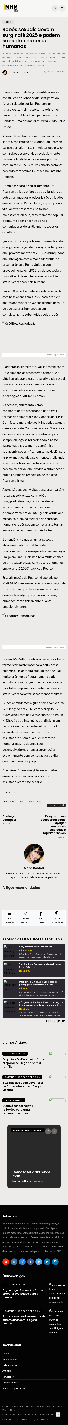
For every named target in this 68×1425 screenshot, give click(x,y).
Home (5, 1353)
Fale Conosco (9, 1365)
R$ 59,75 (24, 1009)
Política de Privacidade (27, 1415)
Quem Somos (9, 1359)
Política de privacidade (14, 1388)
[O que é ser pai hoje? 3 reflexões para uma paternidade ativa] (57, 1106)
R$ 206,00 (24, 971)
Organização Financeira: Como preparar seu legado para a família (23, 1063)
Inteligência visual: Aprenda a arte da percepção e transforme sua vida (38, 983)
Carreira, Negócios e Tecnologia (22, 1077)
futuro (20, 802)
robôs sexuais (35, 802)
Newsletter (8, 1376)
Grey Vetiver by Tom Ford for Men (35, 946)
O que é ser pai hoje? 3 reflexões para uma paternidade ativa (17, 1109)
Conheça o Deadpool (9, 819)
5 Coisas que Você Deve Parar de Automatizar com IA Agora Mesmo (22, 1086)
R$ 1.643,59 (25, 950)
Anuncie (6, 1370)
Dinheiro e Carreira (15, 1053)
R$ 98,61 (24, 988)
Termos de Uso (10, 1382)
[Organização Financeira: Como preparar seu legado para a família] (57, 1060)
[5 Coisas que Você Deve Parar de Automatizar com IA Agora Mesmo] (57, 1083)
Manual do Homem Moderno (27, 1130)
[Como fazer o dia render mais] (34, 1156)
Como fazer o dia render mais (31, 1174)
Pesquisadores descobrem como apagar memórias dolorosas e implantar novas (53, 826)
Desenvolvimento (14, 1100)
